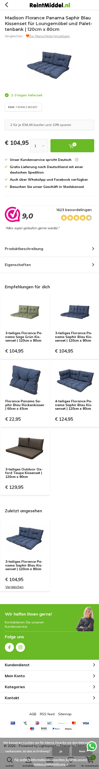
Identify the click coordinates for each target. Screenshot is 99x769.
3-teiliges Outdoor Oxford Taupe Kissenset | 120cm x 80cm (24, 473)
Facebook (9, 647)
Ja (60, 751)
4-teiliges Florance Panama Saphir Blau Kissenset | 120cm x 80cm (73, 405)
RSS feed (47, 714)
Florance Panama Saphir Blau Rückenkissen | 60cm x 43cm (24, 405)
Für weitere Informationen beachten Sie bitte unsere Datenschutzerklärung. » (50, 762)
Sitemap (65, 714)
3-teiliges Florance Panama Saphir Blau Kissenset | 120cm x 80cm (73, 337)
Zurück (6, 5)
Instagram (20, 647)
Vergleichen (14, 36)
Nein (82, 751)
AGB (32, 714)
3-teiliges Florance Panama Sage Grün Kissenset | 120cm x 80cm (24, 337)
